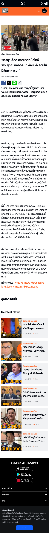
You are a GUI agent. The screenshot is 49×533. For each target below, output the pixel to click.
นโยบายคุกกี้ (13, 522)
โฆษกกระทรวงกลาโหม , (18, 287)
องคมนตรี (33, 287)
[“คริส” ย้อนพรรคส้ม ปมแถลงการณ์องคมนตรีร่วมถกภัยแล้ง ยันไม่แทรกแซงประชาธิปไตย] (11, 396)
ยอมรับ (24, 527)
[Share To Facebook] (3, 83)
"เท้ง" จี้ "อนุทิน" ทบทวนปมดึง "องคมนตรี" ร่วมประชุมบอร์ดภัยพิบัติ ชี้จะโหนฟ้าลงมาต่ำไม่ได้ (34, 439)
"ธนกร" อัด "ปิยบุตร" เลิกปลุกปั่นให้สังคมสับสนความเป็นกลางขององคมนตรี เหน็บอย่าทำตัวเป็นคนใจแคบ (34, 372)
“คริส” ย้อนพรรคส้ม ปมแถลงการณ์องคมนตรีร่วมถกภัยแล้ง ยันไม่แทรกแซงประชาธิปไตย (34, 394)
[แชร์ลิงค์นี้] (20, 83)
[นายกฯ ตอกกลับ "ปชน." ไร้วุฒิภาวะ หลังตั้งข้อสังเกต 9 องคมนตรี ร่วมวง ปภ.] (11, 418)
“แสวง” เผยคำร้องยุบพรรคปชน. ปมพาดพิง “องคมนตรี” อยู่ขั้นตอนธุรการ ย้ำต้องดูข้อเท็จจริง (34, 349)
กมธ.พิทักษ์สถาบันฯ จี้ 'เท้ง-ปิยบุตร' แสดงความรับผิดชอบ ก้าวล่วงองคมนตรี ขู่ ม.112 (34, 327)
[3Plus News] (7, 11)
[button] (12, 38)
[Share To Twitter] (9, 83)
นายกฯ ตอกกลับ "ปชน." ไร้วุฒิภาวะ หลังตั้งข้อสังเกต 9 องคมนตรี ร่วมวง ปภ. (34, 417)
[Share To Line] (14, 83)
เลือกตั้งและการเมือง (30, 321)
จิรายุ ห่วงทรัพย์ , (23, 283)
